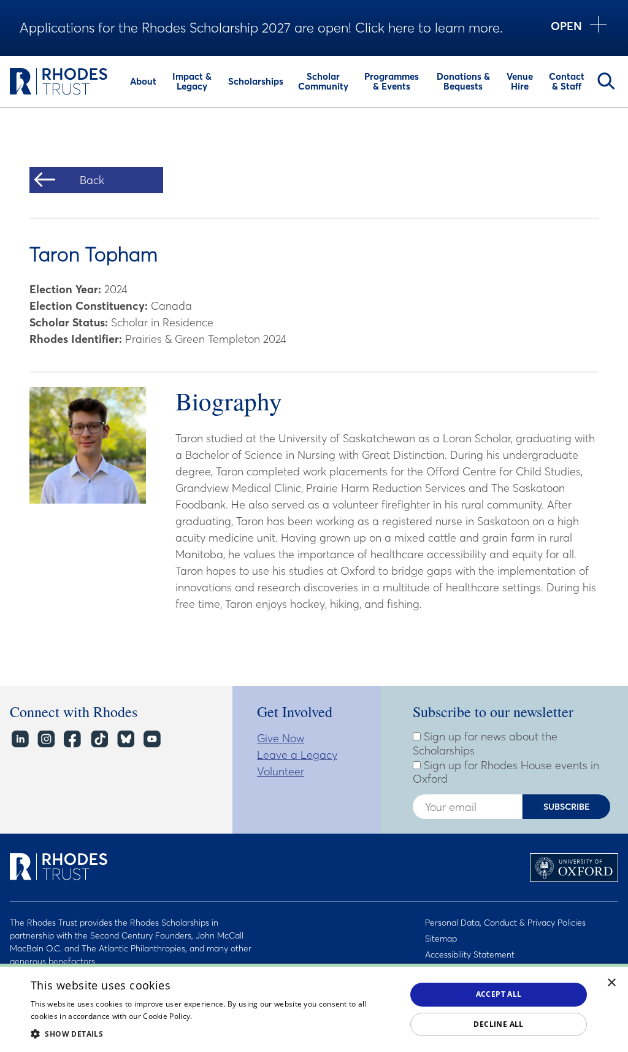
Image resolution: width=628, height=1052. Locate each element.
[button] (213, 1034)
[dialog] (314, 1008)
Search (606, 81)
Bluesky (124, 739)
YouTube (151, 739)
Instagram (45, 739)
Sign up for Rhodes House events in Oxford (506, 772)
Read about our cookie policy (245, 1016)
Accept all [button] (499, 994)
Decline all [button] (498, 1024)
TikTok (98, 739)
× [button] (612, 983)
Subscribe (566, 806)
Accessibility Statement (470, 954)
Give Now (280, 738)
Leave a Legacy (297, 755)
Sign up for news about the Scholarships (485, 744)
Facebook (72, 739)
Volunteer (280, 771)
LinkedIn (19, 739)
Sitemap (441, 938)
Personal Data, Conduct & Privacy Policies (505, 922)
